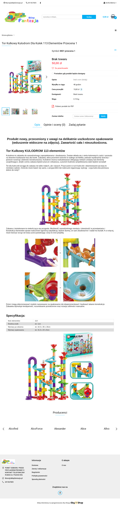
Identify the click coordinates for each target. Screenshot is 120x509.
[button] (36, 460)
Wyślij (103, 116)
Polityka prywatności (39, 476)
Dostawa (35, 465)
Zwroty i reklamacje (39, 469)
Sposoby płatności (38, 479)
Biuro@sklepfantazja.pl (14, 478)
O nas (64, 465)
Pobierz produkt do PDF (64, 106)
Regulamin (36, 472)
